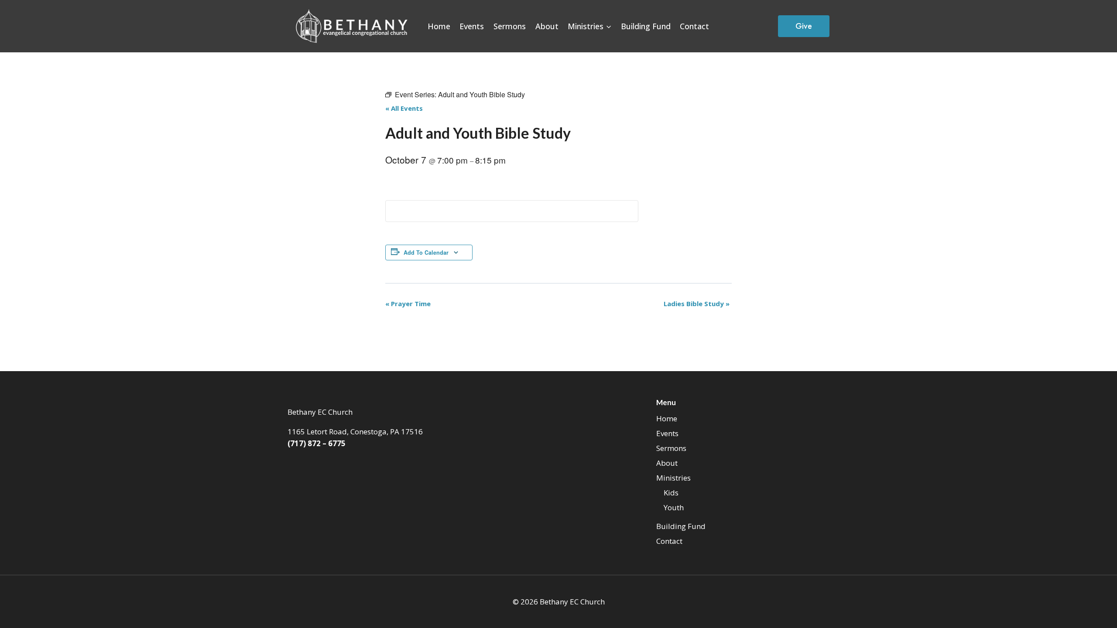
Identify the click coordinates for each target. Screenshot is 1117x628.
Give (803, 26)
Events (471, 26)
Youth (674, 507)
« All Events (404, 108)
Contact (694, 26)
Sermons (509, 26)
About (546, 26)
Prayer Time (408, 303)
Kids (671, 493)
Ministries (673, 478)
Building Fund (646, 26)
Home (439, 26)
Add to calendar (426, 252)
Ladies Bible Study (697, 303)
